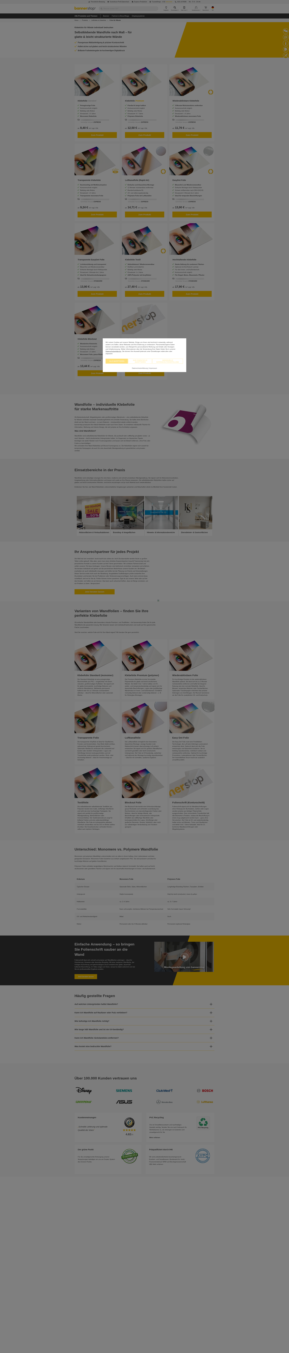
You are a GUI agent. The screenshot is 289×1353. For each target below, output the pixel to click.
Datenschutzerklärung (113, 351)
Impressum (153, 368)
